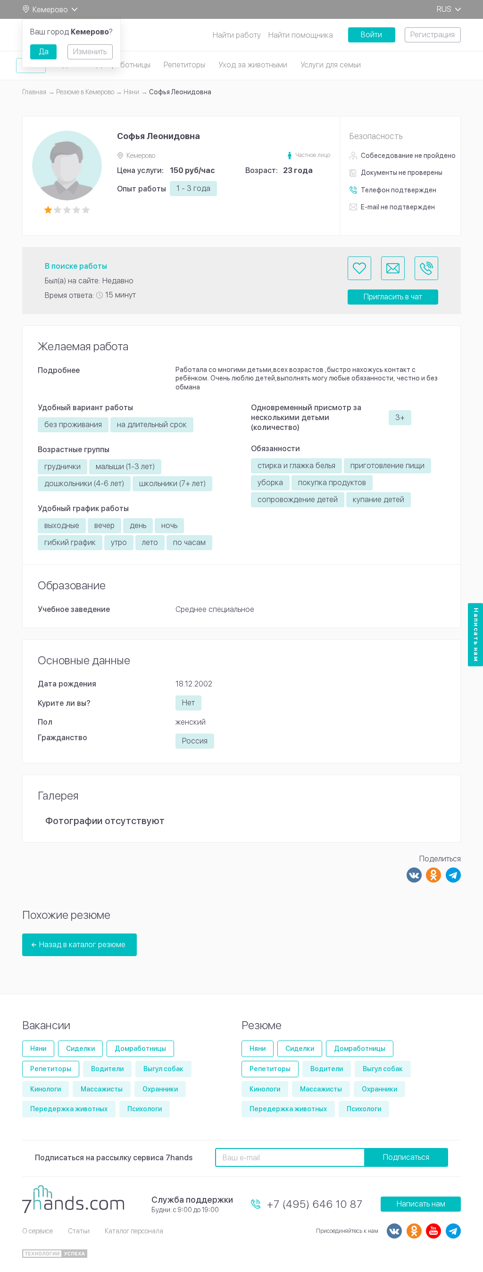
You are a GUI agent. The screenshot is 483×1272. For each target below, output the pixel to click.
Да (44, 51)
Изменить (90, 51)
